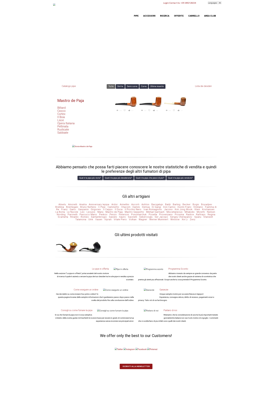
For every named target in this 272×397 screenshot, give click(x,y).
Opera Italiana (66, 123)
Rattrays (201, 214)
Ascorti (135, 204)
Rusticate (63, 129)
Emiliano (198, 207)
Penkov (103, 214)
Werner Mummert (158, 219)
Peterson (124, 214)
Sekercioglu (146, 217)
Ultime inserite (157, 86)
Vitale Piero (120, 219)
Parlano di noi (170, 310)
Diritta (120, 86)
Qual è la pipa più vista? (90, 178)
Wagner (143, 219)
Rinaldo (74, 217)
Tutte (111, 86)
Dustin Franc (185, 207)
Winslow (175, 219)
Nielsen (211, 212)
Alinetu (62, 204)
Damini (136, 207)
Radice (190, 214)
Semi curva (132, 86)
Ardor (114, 204)
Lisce (60, 120)
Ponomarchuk (139, 214)
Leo (82, 212)
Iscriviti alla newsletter (136, 366)
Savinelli (132, 217)
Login (165, 3)
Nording (61, 214)
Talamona (80, 219)
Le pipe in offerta (100, 268)
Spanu (197, 217)
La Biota (60, 212)
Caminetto (113, 207)
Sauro (122, 217)
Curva (143, 86)
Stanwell (208, 217)
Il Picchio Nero (133, 209)
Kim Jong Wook (184, 209)
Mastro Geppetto (134, 212)
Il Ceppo (108, 209)
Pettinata (62, 126)
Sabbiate (62, 132)
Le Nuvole (72, 212)
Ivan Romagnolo (153, 209)
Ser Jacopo (161, 217)
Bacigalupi (157, 204)
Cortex (61, 114)
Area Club (210, 16)
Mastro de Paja (70, 100)
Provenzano (166, 214)
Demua (146, 207)
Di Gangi (156, 207)
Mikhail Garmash (155, 212)
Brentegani (72, 207)
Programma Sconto (178, 268)
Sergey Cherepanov (181, 217)
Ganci (73, 209)
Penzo (113, 214)
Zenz (192, 219)
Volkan (133, 219)
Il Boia (61, 117)
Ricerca (164, 16)
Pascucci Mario (88, 214)
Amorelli (72, 204)
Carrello (193, 16)
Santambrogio (99, 217)
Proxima (179, 214)
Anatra (83, 204)
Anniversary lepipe (99, 204)
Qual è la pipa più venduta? (180, 178)
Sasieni (113, 217)
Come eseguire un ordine (86, 289)
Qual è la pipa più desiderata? (118, 178)
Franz (64, 209)
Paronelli (72, 214)
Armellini (124, 204)
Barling (176, 204)
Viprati (108, 219)
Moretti (201, 212)
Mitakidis (190, 212)
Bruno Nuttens (88, 207)
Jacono (168, 209)
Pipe (136, 16)
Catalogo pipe (69, 86)
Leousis (91, 212)
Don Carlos (169, 207)
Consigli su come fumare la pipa (76, 310)
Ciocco (61, 111)
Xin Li (185, 219)
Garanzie (164, 289)
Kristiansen (208, 209)
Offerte (179, 16)
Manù (100, 212)
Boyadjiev (206, 204)
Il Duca (119, 209)
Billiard (61, 107)
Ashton (145, 204)
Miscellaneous (175, 212)
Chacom (125, 207)
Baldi (168, 204)
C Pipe (102, 207)
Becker (187, 204)
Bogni (196, 204)
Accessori (149, 16)
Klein (197, 209)
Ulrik (90, 219)
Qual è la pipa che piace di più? (150, 178)
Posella (153, 214)
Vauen (98, 219)
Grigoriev (96, 209)
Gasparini (83, 209)
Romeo (85, 217)
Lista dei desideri (203, 86)
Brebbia (59, 207)
